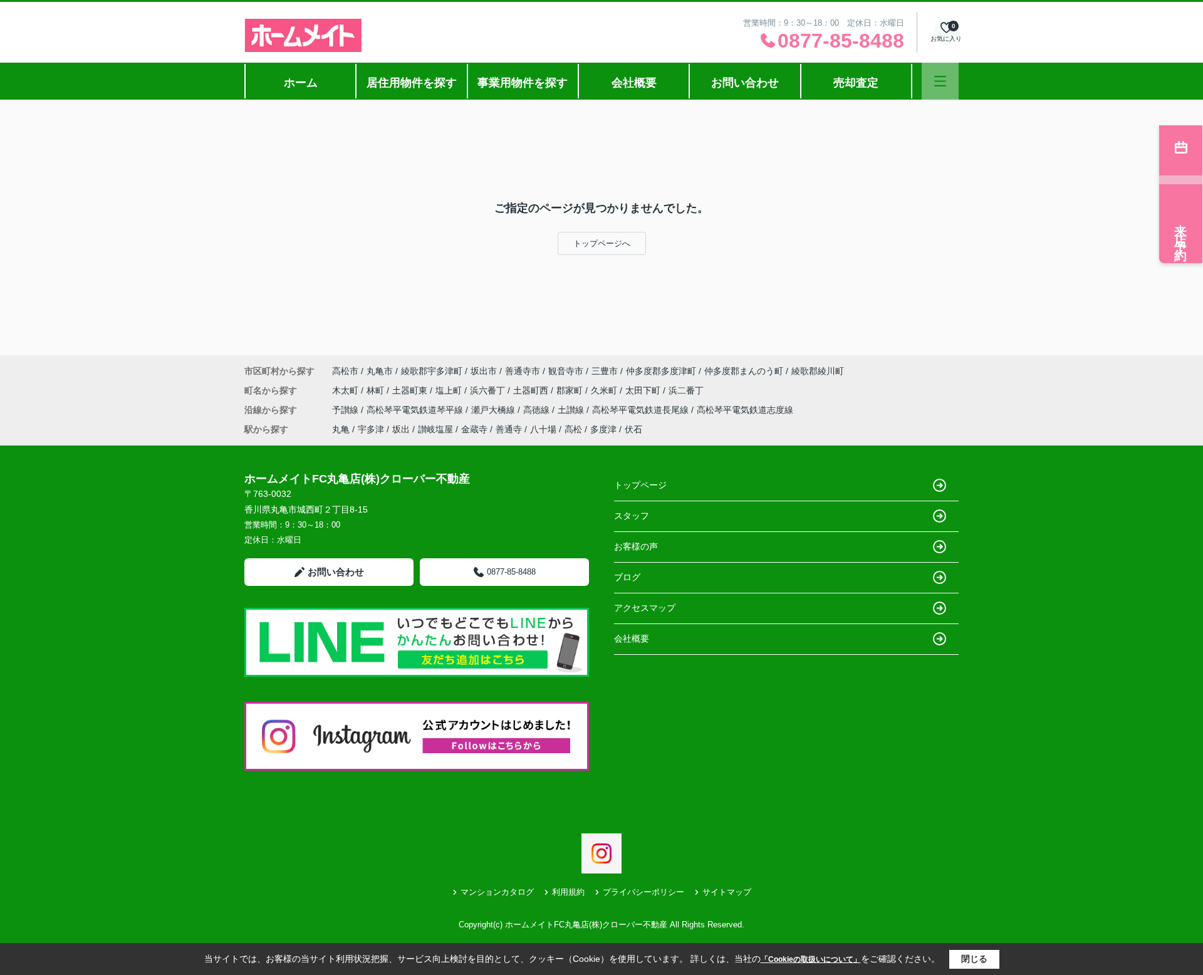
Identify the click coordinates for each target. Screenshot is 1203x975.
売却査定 (855, 82)
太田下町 (644, 390)
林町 (377, 390)
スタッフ (631, 516)
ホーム (301, 82)
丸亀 (341, 429)
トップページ (640, 485)
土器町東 (411, 390)
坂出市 (484, 371)
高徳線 (537, 410)
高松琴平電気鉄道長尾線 (641, 410)
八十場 (543, 429)
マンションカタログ (497, 892)
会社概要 (634, 82)
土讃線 (572, 410)
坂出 (401, 429)
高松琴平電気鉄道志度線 (745, 410)
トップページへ (601, 243)
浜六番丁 (489, 390)
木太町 (346, 390)
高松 (573, 429)
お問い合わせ (745, 82)
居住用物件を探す (412, 82)
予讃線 (346, 410)
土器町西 (532, 390)
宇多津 (371, 429)
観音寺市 (565, 371)
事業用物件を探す (522, 82)
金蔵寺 (474, 429)
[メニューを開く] (940, 81)
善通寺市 (522, 371)
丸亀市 (380, 371)
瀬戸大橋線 (494, 410)
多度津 (603, 429)
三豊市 (604, 371)
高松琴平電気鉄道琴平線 (416, 410)
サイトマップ (726, 892)
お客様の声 (636, 546)
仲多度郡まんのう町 (743, 371)
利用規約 (568, 892)
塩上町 (449, 390)
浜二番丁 (686, 390)
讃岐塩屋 (435, 429)
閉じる (974, 959)
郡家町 (570, 390)
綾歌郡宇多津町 (431, 371)
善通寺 (509, 429)
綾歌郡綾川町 (817, 371)
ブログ (627, 577)
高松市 (345, 371)
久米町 (605, 390)
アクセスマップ (644, 608)
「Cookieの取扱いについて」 (811, 959)
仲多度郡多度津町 (661, 371)
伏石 (633, 429)
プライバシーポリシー (643, 892)
